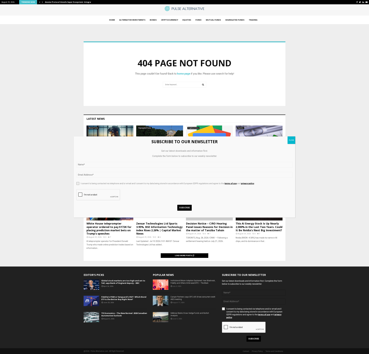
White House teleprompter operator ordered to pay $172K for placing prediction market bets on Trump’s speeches (108, 228)
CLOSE (291, 140)
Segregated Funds (234, 20)
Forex (198, 20)
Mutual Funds (213, 20)
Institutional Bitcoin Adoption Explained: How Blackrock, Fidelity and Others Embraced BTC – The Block (193, 281)
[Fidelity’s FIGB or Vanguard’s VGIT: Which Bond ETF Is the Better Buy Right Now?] (91, 301)
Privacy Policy (257, 351)
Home (112, 20)
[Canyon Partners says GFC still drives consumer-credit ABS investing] (160, 301)
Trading (253, 20)
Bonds (153, 20)
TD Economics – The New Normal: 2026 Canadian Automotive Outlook (124, 314)
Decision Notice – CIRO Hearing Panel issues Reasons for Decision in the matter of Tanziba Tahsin (209, 227)
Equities (186, 20)
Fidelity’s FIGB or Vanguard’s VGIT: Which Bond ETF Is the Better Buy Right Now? (123, 298)
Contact (246, 351)
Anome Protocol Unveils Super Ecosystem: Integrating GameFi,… (74, 2)
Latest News (95, 118)
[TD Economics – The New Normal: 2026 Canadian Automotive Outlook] (91, 317)
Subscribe (253, 339)
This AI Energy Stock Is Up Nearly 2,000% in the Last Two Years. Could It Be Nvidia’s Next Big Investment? (259, 227)
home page (183, 73)
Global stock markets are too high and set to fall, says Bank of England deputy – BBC (123, 281)
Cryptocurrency (169, 20)
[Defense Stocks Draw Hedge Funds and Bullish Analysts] (160, 317)
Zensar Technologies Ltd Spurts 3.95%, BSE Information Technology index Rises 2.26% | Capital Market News (159, 228)
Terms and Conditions (274, 351)
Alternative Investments (132, 20)
